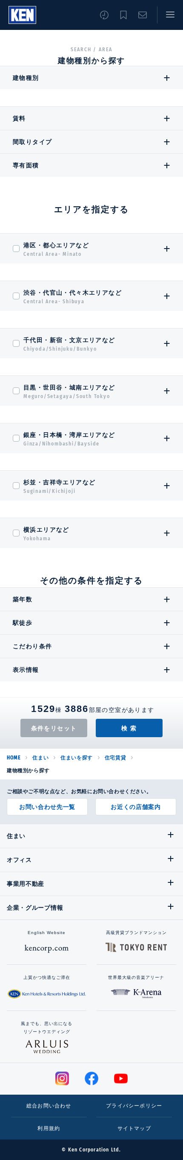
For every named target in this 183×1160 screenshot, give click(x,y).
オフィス (19, 859)
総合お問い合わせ (48, 1105)
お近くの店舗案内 (136, 806)
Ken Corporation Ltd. (22, 15)
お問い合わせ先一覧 (47, 806)
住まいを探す (76, 758)
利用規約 (48, 1128)
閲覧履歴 (104, 15)
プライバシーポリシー (134, 1105)
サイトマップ (134, 1128)
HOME (13, 758)
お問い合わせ (142, 15)
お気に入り (123, 15)
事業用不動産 (25, 883)
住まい (40, 758)
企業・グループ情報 (35, 907)
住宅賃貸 (115, 758)
